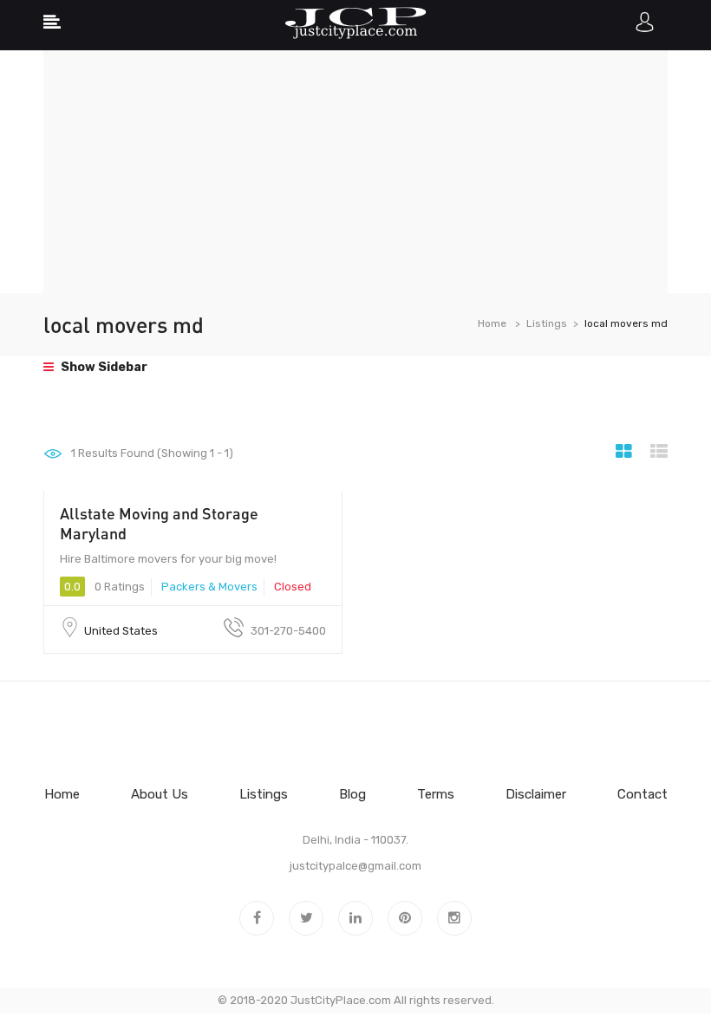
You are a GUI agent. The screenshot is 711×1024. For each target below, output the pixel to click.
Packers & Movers (209, 586)
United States (121, 630)
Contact (642, 794)
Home (492, 323)
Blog (352, 794)
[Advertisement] (355, 171)
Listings (546, 323)
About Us (159, 794)
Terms (435, 794)
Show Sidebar (102, 367)
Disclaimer (536, 794)
